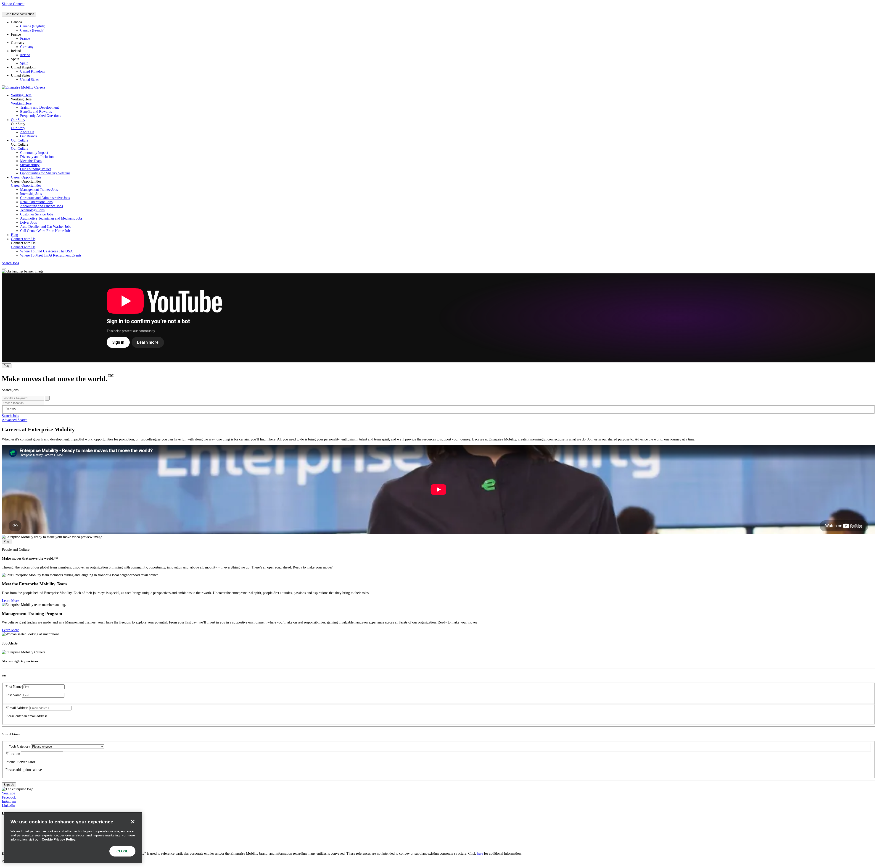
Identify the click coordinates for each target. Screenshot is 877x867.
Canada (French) (32, 30)
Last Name (13, 695)
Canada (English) (32, 26)
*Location (13, 754)
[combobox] (438, 409)
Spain (24, 63)
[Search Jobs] (47, 398)
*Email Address (16, 708)
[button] (10, 416)
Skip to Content (13, 4)
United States (29, 79)
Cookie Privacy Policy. (59, 839)
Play (7, 365)
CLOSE (122, 851)
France (25, 38)
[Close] (132, 821)
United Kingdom (32, 71)
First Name (13, 687)
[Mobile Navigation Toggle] (3, 268)
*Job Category (19, 746)
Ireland (25, 55)
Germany (27, 47)
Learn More (10, 600)
